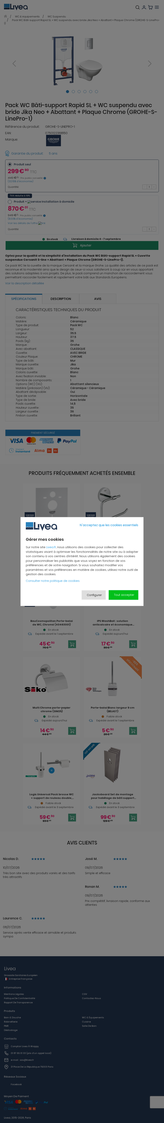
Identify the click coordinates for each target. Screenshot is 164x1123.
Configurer (94, 595)
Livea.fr (51, 547)
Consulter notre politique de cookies (53, 581)
